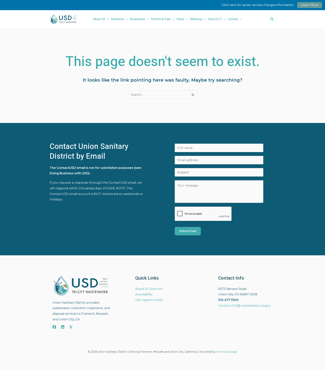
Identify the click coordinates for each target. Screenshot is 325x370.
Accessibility (144, 294)
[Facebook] (54, 327)
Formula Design (226, 351)
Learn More (309, 5)
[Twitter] (71, 327)
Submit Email (187, 231)
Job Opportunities (149, 300)
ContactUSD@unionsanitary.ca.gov (244, 305)
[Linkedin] (63, 327)
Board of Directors (149, 289)
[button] (107, 19)
